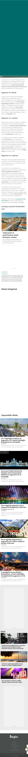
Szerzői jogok (14, 746)
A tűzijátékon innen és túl (7, 509)
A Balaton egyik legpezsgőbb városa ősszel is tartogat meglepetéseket (12, 664)
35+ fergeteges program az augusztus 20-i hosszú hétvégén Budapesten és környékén (13, 440)
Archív (14, 748)
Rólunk (14, 742)
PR (17, 755)
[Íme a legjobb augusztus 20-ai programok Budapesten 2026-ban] (14, 494)
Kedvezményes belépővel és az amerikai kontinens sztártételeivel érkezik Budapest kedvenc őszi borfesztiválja (13, 646)
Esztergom (5, 280)
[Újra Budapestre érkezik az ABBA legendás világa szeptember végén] (14, 677)
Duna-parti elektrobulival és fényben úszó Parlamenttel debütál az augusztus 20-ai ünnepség (11, 474)
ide (22, 202)
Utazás (4, 272)
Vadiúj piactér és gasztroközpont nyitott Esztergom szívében (10, 235)
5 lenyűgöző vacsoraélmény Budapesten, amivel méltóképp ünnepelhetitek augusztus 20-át (13, 574)
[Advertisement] (13, 351)
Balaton (3, 520)
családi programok (17, 276)
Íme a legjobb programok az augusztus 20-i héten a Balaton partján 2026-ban (12, 541)
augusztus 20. (6, 276)
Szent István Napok (16, 280)
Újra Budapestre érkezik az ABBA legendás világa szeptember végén (12, 681)
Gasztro (3, 553)
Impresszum (14, 744)
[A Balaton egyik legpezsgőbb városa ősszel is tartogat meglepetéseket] (14, 660)
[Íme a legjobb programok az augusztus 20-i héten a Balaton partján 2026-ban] (14, 528)
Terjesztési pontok (14, 750)
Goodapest (4, 419)
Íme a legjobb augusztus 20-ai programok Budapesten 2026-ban (13, 506)
